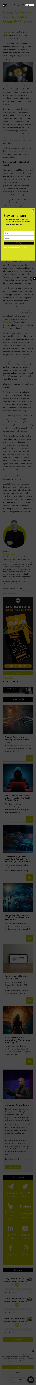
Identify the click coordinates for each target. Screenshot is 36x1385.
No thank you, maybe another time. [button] (15, 247)
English (27, 5)
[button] (33, 210)
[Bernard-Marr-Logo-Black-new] (10, 5)
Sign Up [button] (18, 243)
